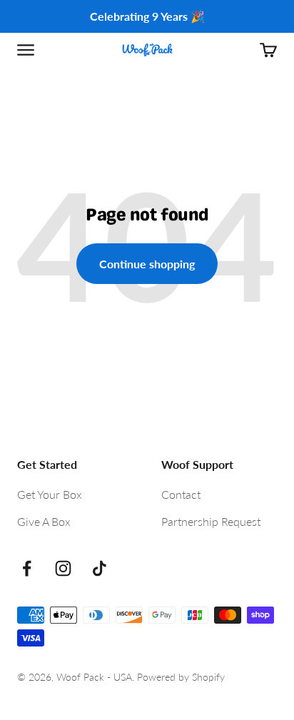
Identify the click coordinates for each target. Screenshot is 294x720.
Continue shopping (147, 263)
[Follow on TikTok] (99, 568)
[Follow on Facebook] (26, 568)
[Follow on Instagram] (63, 568)
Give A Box (44, 521)
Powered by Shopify (181, 677)
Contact (181, 494)
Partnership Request (210, 521)
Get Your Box (49, 494)
